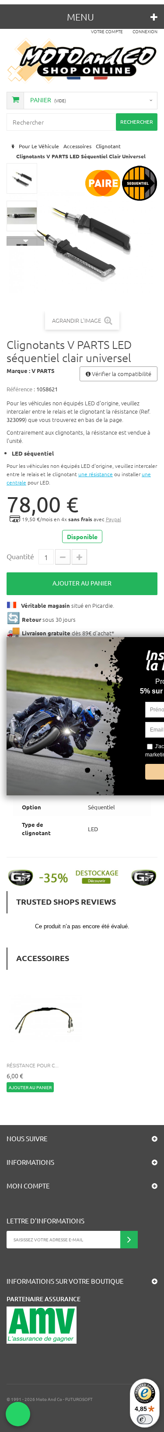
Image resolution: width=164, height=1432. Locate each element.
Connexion (145, 31)
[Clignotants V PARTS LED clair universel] (22, 178)
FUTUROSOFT (79, 1399)
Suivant (25, 241)
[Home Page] (12, 146)
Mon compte (28, 1185)
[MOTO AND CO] (82, 61)
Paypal (113, 519)
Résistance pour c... (33, 1065)
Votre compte (107, 31)
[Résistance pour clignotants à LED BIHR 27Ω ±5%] (45, 1017)
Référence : (21, 389)
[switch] (145, 1419)
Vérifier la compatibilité (121, 373)
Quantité (20, 556)
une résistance (95, 473)
